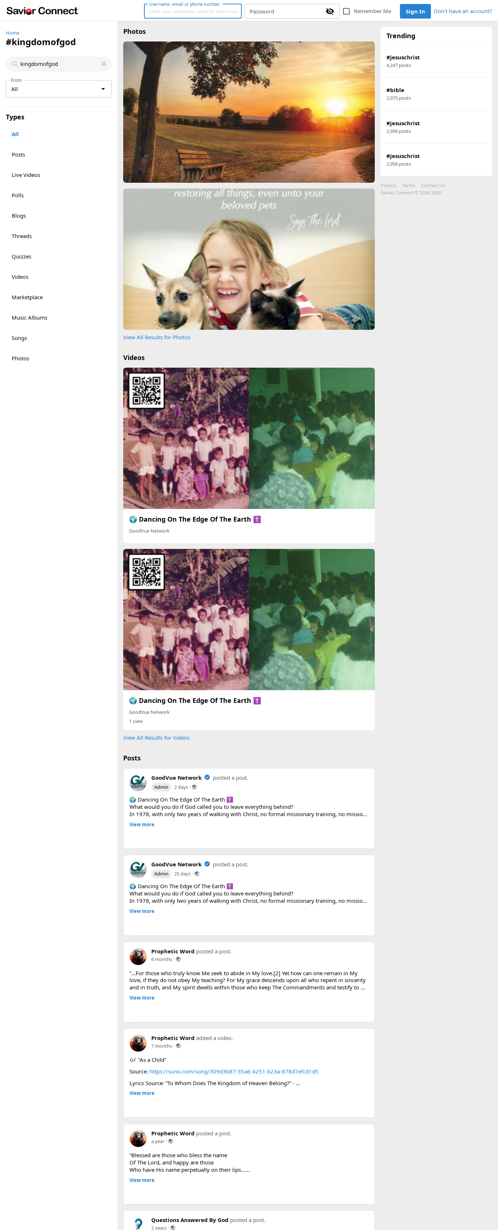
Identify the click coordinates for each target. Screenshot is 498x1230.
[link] (42, 10)
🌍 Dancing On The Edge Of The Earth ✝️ (195, 519)
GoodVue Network (149, 530)
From (16, 80)
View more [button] (142, 824)
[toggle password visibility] (330, 11)
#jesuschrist (403, 57)
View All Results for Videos (156, 737)
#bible (395, 90)
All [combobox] (14, 88)
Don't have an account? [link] (463, 11)
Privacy (388, 185)
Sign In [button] (415, 11)
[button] (134, 987)
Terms (408, 185)
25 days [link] (182, 1019)
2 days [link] (181, 787)
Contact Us (433, 185)
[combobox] (59, 64)
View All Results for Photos (156, 337)
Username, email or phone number (184, 4)
